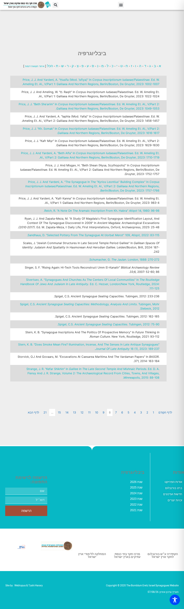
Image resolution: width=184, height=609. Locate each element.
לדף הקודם (165, 412)
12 (82, 412)
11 (89, 412)
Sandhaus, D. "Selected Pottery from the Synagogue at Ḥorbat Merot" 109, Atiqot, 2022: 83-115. (93, 235)
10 (96, 412)
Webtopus (20, 585)
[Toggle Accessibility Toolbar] (174, 599)
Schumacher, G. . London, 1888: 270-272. (124, 259)
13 (74, 412)
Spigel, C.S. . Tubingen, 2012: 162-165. (107, 316)
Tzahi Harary (35, 585)
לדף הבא (33, 412)
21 (45, 412)
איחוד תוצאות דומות (34, 66)
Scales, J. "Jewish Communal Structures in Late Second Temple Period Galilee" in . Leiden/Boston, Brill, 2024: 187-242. (90, 247)
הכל (49, 66)
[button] (121, 5)
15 (59, 412)
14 (66, 412)
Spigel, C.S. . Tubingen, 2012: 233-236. (106, 296)
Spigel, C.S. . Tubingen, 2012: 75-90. (108, 324)
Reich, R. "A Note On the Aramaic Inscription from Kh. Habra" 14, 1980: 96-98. (101, 210)
